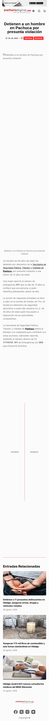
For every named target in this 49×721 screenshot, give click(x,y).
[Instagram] (27, 712)
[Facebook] (16, 712)
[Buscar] (39, 11)
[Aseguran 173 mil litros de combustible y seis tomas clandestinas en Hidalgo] (24, 627)
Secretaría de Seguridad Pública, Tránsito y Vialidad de (24, 268)
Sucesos (38, 38)
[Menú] (45, 11)
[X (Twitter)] (22, 712)
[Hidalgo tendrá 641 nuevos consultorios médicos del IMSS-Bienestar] (24, 668)
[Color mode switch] (33, 11)
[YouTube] (33, 712)
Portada (28, 38)
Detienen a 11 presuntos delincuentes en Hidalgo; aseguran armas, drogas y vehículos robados (24, 602)
